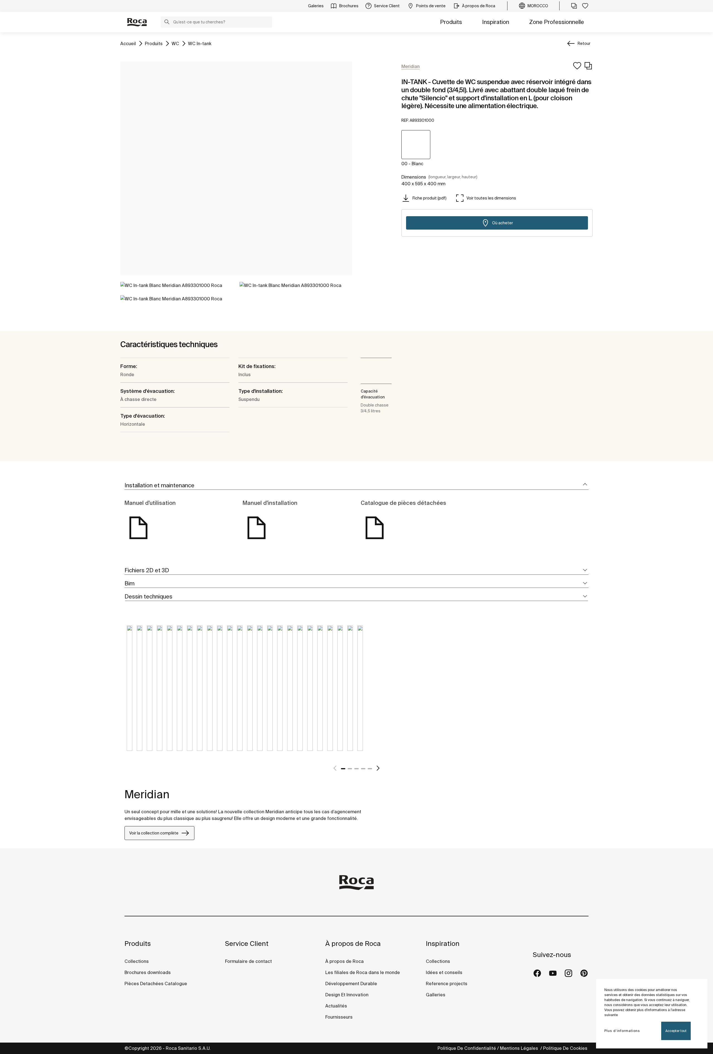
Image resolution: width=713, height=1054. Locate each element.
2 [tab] (350, 768)
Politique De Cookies (566, 1048)
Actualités (336, 1005)
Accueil (128, 43)
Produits (451, 22)
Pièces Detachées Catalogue (155, 983)
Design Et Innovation (346, 994)
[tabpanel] (129, 692)
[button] (166, 22)
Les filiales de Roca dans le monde (362, 972)
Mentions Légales (519, 1048)
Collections (136, 961)
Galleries (435, 994)
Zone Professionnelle (556, 22)
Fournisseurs (339, 1016)
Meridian (146, 794)
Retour (584, 43)
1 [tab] (343, 768)
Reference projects (446, 983)
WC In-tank (199, 43)
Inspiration (495, 22)
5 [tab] (370, 768)
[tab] (356, 485)
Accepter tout (676, 1031)
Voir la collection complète (154, 833)
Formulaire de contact (248, 961)
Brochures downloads (147, 972)
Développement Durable (351, 983)
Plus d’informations (622, 1031)
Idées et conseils (444, 972)
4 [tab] (363, 768)
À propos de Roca (353, 943)
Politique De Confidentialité (467, 1048)
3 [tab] (356, 768)
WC (175, 43)
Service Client (246, 943)
